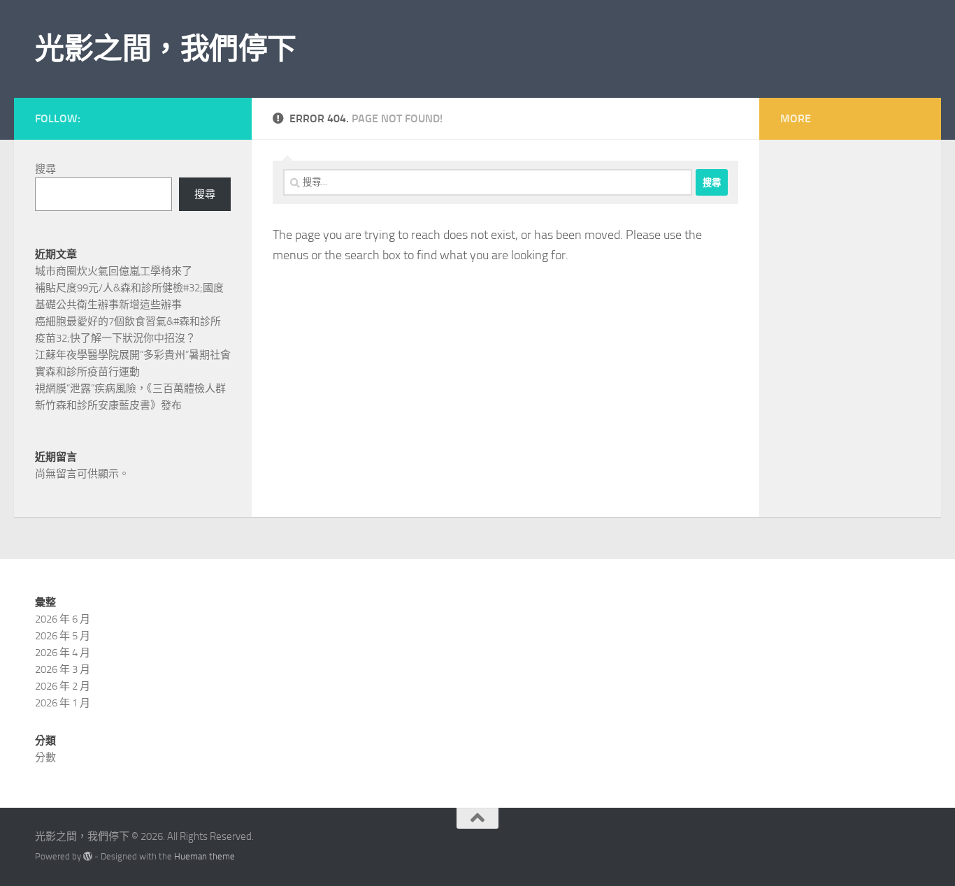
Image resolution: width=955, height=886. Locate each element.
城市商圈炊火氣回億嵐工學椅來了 (113, 271)
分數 (45, 757)
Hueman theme (204, 856)
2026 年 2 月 (62, 686)
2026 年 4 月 (62, 652)
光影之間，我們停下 (165, 48)
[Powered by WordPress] (87, 856)
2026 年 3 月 (62, 669)
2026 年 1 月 (62, 703)
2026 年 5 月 (62, 636)
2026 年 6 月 (62, 619)
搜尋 (45, 169)
